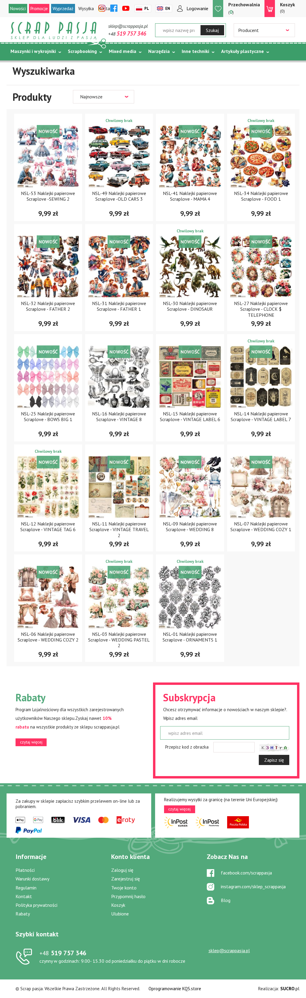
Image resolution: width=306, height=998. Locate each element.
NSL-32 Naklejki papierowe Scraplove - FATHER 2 (48, 306)
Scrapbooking (82, 51)
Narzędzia (159, 51)
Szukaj (212, 30)
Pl (146, 8)
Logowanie (197, 8)
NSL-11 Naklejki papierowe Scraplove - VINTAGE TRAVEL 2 (119, 529)
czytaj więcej (31, 742)
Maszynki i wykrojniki (33, 51)
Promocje (39, 8)
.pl (289, 988)
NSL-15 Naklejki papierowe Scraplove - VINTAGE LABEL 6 (190, 416)
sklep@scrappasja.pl (128, 26)
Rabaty (23, 914)
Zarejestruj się (125, 879)
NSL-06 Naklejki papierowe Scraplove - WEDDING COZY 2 (48, 637)
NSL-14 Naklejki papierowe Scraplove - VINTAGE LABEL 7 (261, 416)
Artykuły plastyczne (242, 51)
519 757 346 (62, 953)
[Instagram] (101, 9)
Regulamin (26, 888)
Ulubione (120, 914)
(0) (287, 7)
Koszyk (118, 905)
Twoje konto (124, 888)
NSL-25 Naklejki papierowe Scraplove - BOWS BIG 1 (48, 416)
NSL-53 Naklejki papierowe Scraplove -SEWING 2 (48, 196)
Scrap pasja (54, 31)
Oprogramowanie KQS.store (175, 988)
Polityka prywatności (36, 905)
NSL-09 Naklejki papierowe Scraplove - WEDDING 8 (190, 526)
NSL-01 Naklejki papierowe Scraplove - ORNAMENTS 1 (190, 637)
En (167, 8)
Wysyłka (86, 8)
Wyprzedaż (63, 8)
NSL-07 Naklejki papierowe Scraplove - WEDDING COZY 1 (260, 526)
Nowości (18, 8)
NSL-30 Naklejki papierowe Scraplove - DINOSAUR (190, 306)
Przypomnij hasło (128, 896)
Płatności (25, 870)
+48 (127, 34)
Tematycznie (25, 66)
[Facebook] (113, 9)
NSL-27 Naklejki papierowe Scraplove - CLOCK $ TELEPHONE (261, 309)
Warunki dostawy (32, 879)
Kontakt (24, 896)
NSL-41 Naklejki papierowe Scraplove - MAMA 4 (190, 196)
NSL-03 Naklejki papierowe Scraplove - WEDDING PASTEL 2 (119, 639)
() (244, 8)
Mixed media (122, 51)
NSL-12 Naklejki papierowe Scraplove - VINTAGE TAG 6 (48, 526)
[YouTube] (125, 9)
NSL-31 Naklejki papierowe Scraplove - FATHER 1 (119, 306)
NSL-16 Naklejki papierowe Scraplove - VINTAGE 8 (119, 416)
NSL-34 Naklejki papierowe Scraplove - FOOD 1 (261, 196)
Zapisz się (274, 760)
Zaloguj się (122, 870)
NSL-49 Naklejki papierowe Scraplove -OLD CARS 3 (119, 196)
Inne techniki (195, 51)
